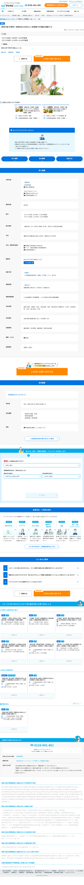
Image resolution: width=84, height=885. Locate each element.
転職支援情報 (50, 11)
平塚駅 (44, 275)
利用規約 (54, 871)
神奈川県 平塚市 (28, 259)
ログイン (75, 5)
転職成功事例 (37, 11)
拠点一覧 (76, 11)
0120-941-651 (33, 5)
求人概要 (15, 158)
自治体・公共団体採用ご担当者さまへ (23, 871)
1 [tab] (42, 94)
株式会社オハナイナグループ (17, 394)
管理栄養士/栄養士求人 (28, 15)
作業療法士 (14, 872)
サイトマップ (70, 871)
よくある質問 (79, 871)
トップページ (2, 11)
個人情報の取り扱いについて (42, 871)
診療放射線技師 (48, 872)
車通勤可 (18, 52)
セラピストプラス (70, 872)
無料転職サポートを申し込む (56, 5)
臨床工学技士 (38, 872)
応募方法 (69, 158)
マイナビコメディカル (5, 15)
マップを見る (28, 262)
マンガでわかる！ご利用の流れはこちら (42, 546)
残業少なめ (3, 52)
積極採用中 (11, 52)
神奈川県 (37, 15)
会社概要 (42, 158)
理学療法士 (6, 872)
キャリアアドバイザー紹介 (63, 11)
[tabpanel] (42, 80)
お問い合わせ (61, 871)
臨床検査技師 (29, 872)
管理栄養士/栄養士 (16, 15)
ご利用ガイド (10, 11)
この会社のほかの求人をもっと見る (42, 438)
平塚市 (42, 15)
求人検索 (24, 11)
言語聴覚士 (22, 872)
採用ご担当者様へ (63, 1)
